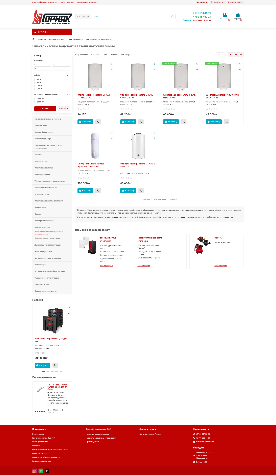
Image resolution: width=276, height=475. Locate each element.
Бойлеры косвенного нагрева (47, 238)
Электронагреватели (43, 251)
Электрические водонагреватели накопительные (48, 232)
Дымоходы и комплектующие (47, 245)
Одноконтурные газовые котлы (111, 259)
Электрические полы (43, 168)
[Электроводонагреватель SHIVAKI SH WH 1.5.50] (223, 77)
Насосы (37, 214)
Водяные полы (40, 125)
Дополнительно (147, 429)
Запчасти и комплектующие (46, 278)
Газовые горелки (41, 194)
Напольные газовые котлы (112, 252)
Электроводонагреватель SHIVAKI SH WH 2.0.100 (136, 96)
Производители (92, 442)
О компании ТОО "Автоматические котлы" (50, 449)
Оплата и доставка (40, 453)
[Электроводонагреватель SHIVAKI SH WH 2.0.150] (95, 77)
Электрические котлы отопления (48, 201)
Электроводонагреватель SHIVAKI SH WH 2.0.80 (179, 96)
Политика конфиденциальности (46, 457)
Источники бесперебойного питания (49, 271)
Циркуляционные (222, 242)
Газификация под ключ (42, 461)
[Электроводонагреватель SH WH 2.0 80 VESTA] (138, 145)
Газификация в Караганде (87, 2)
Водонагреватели (57, 39)
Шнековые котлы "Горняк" (148, 258)
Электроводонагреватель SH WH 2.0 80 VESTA (137, 165)
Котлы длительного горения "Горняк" (149, 253)
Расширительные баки (44, 221)
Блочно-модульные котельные (47, 119)
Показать (45, 108)
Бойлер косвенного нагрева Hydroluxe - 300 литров (90, 165)
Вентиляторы (40, 265)
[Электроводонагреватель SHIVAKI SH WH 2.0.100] (138, 77)
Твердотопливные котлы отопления (49, 181)
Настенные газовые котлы (111, 255)
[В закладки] (69, 308)
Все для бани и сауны (43, 132)
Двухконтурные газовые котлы (110, 246)
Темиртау (42, 39)
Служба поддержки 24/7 (99, 429)
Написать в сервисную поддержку (101, 438)
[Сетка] (230, 54)
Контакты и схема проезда (97, 434)
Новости (36, 446)
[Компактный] (241, 54)
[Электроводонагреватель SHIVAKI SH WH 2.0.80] (181, 77)
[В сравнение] (69, 313)
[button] (43, 371)
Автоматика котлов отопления (47, 258)
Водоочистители (41, 284)
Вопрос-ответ (38, 434)
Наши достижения (40, 442)
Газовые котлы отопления (45, 188)
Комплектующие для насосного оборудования (48, 146)
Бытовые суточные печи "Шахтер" (148, 246)
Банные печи (40, 207)
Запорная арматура (42, 139)
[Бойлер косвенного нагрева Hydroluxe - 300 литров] (95, 145)
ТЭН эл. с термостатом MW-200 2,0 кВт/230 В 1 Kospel (57, 387)
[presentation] (32, 336)
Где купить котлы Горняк (150, 434)
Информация (39, 429)
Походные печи (41, 161)
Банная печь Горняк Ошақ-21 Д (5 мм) (51, 340)
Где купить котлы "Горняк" (43, 438)
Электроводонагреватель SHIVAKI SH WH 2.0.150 (93, 96)
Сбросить (63, 108)
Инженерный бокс (42, 174)
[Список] (236, 54)
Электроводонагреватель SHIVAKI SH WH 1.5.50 (222, 96)
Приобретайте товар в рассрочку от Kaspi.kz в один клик (53, 2)
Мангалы (38, 155)
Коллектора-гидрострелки (45, 291)
